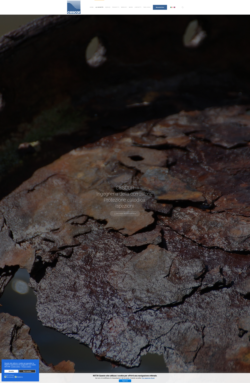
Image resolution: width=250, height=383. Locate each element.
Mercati (124, 7)
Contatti (138, 7)
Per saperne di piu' (148, 378)
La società (99, 7)
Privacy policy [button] (26, 366)
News (131, 7)
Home (92, 7)
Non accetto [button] (27, 371)
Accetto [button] (11, 371)
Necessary (10, 377)
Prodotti (115, 7)
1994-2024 (146, 7)
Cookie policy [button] (15, 366)
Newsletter (160, 7)
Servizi (107, 7)
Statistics (20, 377)
